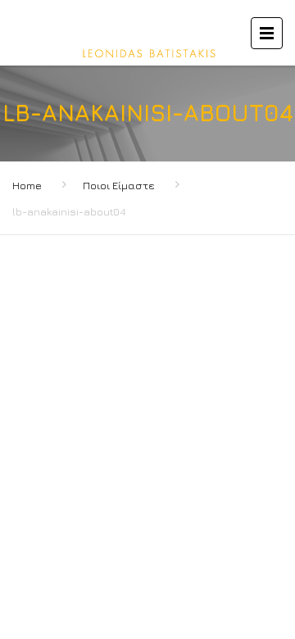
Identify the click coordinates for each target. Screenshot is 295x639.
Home (27, 185)
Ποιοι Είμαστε (119, 185)
